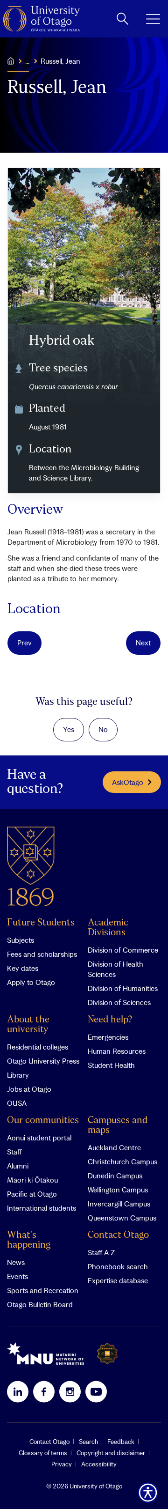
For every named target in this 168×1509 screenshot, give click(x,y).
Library (18, 1075)
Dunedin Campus (115, 1175)
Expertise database (118, 1280)
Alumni (17, 1165)
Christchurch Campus (122, 1161)
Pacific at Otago (32, 1194)
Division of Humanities (123, 988)
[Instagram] (70, 1391)
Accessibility (99, 1464)
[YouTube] (96, 1391)
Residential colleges (37, 1046)
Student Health (111, 1065)
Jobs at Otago (29, 1089)
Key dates (22, 968)
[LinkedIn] (17, 1391)
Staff (14, 1151)
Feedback (120, 1441)
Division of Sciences (119, 1002)
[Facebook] (44, 1391)
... (27, 61)
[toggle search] (122, 18)
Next (143, 642)
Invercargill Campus (119, 1203)
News (16, 1262)
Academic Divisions (108, 928)
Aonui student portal (39, 1137)
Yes (68, 729)
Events (17, 1276)
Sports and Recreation (42, 1290)
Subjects (20, 940)
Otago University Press (43, 1061)
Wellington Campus (118, 1189)
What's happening (28, 1240)
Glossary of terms (43, 1453)
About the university (28, 1025)
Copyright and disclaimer (111, 1453)
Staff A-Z (101, 1252)
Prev (24, 642)
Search (88, 1441)
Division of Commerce (123, 950)
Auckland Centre (114, 1147)
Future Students (41, 923)
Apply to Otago (31, 982)
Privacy (61, 1464)
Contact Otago (118, 1235)
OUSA (17, 1103)
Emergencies (108, 1037)
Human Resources (117, 1051)
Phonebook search (118, 1266)
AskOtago (127, 782)
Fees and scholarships (42, 954)
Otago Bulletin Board (40, 1304)
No (103, 729)
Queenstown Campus (122, 1217)
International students (41, 1208)
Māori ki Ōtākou (32, 1180)
